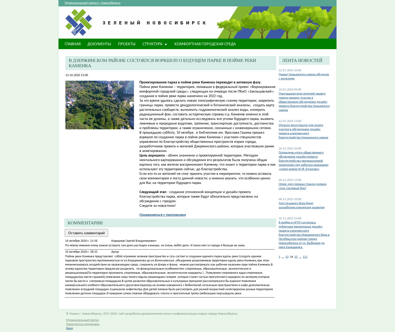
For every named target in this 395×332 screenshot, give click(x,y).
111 (305, 257)
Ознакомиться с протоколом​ (162, 215)
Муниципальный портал (82, 320)
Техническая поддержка (82, 324)
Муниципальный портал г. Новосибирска (92, 3)
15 (296, 257)
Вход (69, 328)
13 (286, 257)
